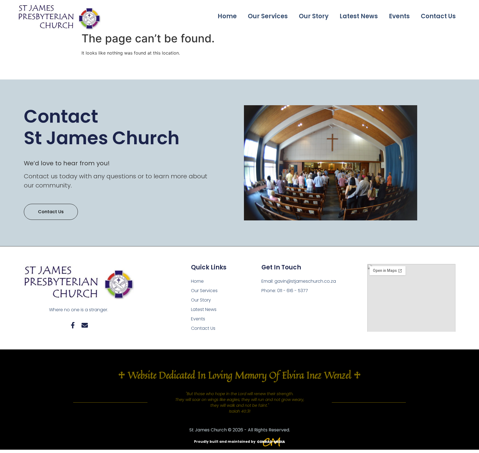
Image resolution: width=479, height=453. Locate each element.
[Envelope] (84, 325)
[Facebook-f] (73, 325)
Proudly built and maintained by (225, 441)
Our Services (268, 16)
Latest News (359, 16)
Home (227, 16)
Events (399, 16)
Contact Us (438, 16)
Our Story (313, 16)
